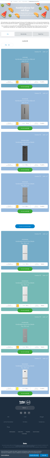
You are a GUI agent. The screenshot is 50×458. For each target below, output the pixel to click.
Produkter (15, 1)
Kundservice (42, 422)
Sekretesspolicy (12, 431)
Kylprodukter (24, 1)
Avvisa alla (44, 455)
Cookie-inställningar (5, 455)
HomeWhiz (28, 431)
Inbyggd (42, 416)
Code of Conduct (36, 431)
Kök (20, 1)
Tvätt (25, 416)
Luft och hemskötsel (8, 422)
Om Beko (25, 422)
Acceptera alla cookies (34, 455)
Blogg (8, 427)
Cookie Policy (20, 431)
